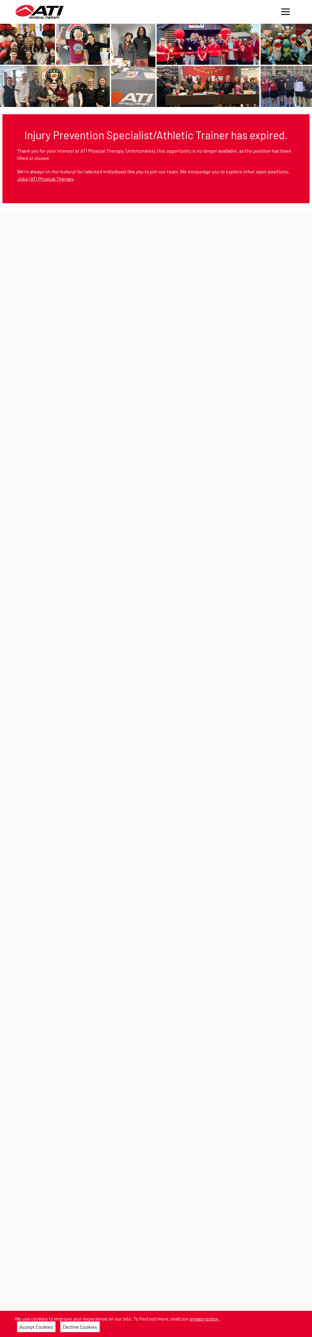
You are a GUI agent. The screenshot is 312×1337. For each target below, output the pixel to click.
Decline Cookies (80, 1327)
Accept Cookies (36, 1327)
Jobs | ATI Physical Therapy (45, 179)
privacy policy (204, 1318)
